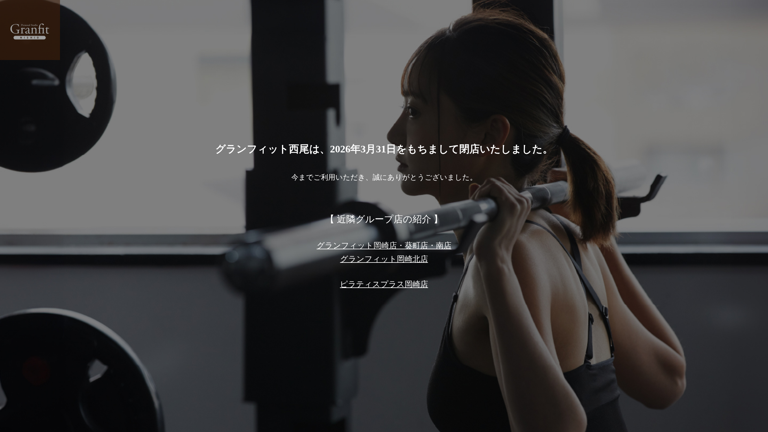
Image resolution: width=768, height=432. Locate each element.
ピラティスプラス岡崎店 (384, 284)
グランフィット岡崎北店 (384, 258)
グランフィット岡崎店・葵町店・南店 (384, 245)
